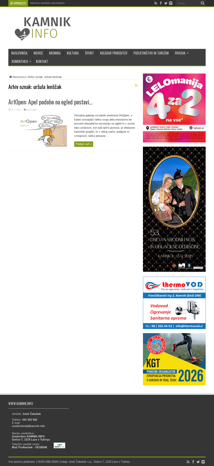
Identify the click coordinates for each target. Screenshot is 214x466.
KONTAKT (42, 61)
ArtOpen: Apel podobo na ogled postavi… (50, 102)
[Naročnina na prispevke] (136, 85)
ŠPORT (89, 53)
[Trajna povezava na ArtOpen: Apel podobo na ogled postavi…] (39, 145)
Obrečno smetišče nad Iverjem (47, 3)
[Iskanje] (202, 3)
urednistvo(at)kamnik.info (28, 426)
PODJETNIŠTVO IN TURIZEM (151, 53)
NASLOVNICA (19, 53)
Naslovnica (19, 77)
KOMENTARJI (20, 61)
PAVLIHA (180, 53)
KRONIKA (55, 53)
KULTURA (73, 53)
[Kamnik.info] (39, 38)
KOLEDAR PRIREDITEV (113, 53)
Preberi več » (84, 144)
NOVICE (38, 53)
